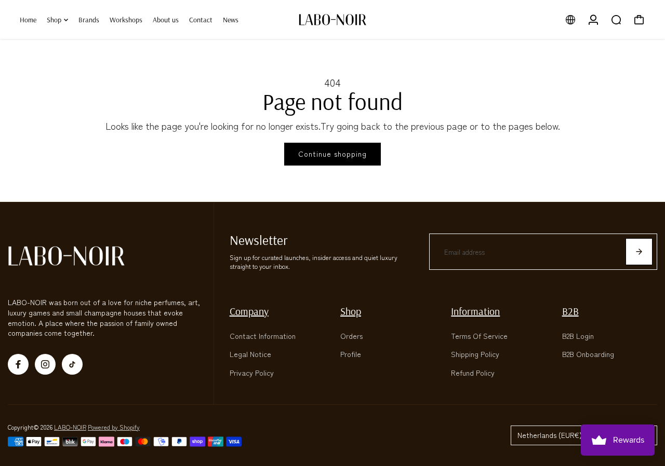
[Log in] (593, 19)
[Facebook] (18, 364)
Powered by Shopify (114, 426)
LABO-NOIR (70, 426)
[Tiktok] (72, 364)
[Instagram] (45, 364)
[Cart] (639, 19)
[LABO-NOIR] (332, 19)
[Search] (616, 19)
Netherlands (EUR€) (549, 435)
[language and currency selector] (570, 19)
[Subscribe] (639, 251)
